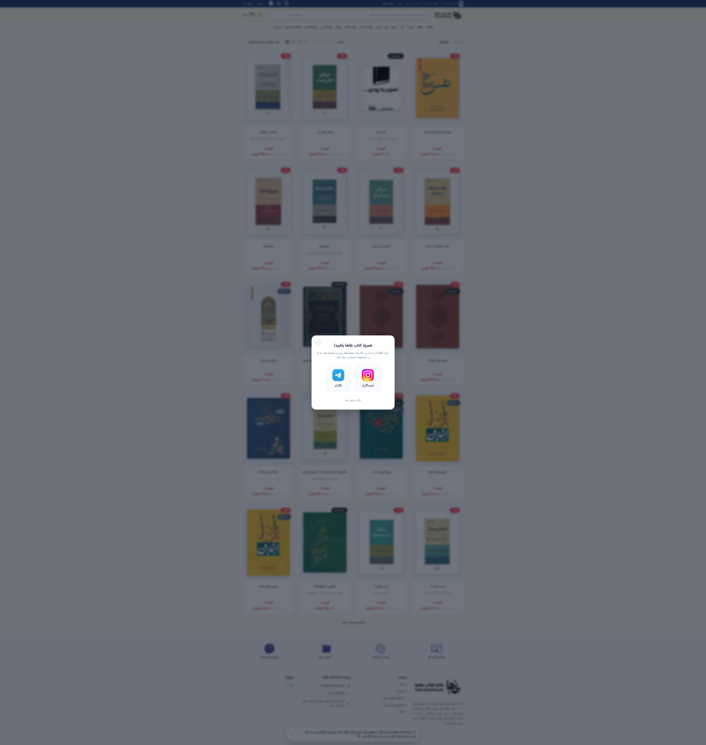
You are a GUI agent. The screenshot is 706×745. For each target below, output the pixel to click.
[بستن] (318, 342)
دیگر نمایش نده (353, 400)
